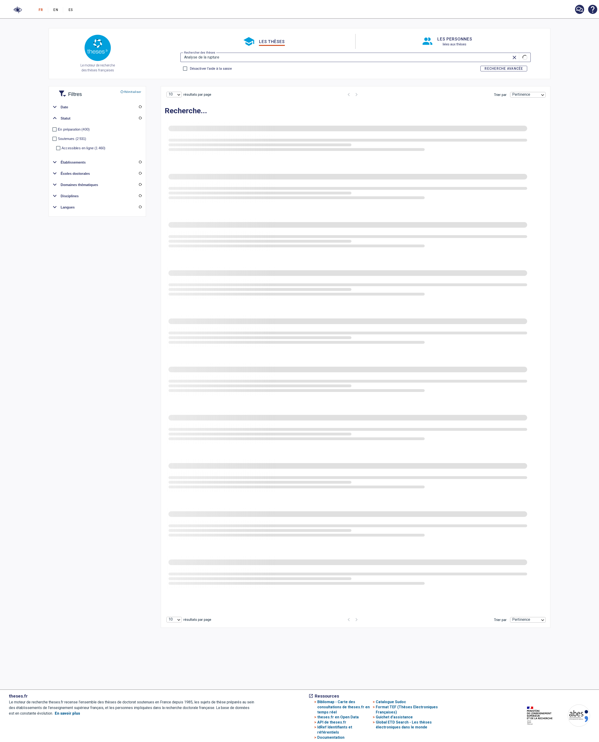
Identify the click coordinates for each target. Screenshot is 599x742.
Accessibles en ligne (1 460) (83, 148)
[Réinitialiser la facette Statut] (140, 118)
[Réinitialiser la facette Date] (140, 107)
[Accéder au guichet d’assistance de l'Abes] (579, 9)
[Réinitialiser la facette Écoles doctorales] (140, 173)
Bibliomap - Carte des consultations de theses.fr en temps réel (343, 707)
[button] (18, 10)
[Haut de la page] (567, 720)
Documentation (330, 737)
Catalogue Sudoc (391, 702)
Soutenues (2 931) (72, 139)
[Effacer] (515, 57)
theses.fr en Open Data (338, 717)
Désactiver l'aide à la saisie (211, 68)
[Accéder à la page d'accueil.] (97, 48)
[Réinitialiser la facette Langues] (140, 207)
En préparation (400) (74, 129)
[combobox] (174, 94)
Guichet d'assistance (394, 717)
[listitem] (579, 9)
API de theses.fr (331, 722)
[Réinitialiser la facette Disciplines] (140, 196)
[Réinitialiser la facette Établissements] (140, 162)
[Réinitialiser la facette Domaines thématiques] (140, 184)
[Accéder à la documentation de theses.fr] (592, 9)
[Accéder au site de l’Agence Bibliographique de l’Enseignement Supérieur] (574, 716)
